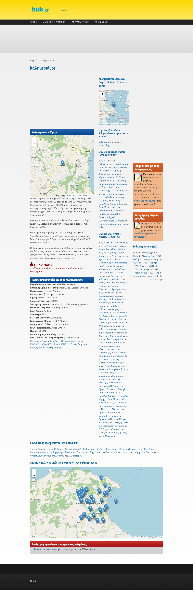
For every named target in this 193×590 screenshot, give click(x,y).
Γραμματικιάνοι (109, 141)
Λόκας (102, 349)
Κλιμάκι (117, 325)
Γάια (113, 286)
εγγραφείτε (64, 549)
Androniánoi (36, 449)
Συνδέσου (156, 197)
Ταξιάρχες (103, 223)
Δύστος (102, 299)
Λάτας (119, 342)
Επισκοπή (103, 302)
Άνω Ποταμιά (121, 163)
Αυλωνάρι (104, 279)
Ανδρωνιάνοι (105, 163)
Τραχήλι (116, 429)
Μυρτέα (117, 379)
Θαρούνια (104, 305)
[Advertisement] (96, 39)
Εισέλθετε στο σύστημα (45, 549)
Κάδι (114, 305)
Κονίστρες (106, 332)
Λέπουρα (103, 345)
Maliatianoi (131, 449)
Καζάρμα (103, 174)
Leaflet (68, 195)
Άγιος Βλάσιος (119, 249)
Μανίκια (105, 355)
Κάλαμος (114, 309)
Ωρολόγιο (110, 435)
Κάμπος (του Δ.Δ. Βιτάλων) (111, 177)
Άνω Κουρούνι (108, 272)
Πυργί (113, 419)
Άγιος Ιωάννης (119, 256)
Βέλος (101, 282)
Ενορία (115, 170)
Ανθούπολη (120, 269)
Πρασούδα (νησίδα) (108, 213)
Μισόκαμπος (115, 193)
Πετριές (105, 409)
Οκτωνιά (103, 386)
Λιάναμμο (115, 345)
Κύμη (103, 187)
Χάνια (101, 432)
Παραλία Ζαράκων (108, 395)
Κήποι (120, 322)
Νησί (154, 266)
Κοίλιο (102, 329)
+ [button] (34, 139)
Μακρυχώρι (104, 352)
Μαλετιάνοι (115, 187)
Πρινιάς (102, 419)
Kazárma (101, 449)
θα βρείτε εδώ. (68, 258)
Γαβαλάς (103, 286)
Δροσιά (116, 295)
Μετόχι (102, 193)
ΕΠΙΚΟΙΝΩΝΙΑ (101, 22)
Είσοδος (63, 9)
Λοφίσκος (112, 349)
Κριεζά (102, 342)
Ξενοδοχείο (145, 269)
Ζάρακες (116, 302)
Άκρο (135, 252)
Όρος (135, 256)
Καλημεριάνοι (54, 347)
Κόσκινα (103, 335)
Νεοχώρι (103, 382)
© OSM (78, 195)
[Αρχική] (40, 9)
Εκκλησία (137, 259)
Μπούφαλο (104, 379)
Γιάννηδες (104, 289)
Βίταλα (104, 167)
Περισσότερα (156, 279)
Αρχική (33, 60)
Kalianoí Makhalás (73, 449)
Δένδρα (105, 170)
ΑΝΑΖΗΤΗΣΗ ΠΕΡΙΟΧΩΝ (54, 22)
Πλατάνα (117, 210)
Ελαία (111, 299)
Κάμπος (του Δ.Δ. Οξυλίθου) (112, 180)
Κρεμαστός (118, 339)
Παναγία (111, 389)
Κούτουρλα (121, 183)
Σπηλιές (105, 422)
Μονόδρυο (104, 375)
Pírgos (152, 449)
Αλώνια (116, 265)
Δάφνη (103, 292)
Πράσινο (103, 412)
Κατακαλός (117, 319)
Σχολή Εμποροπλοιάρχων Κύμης (66, 452)
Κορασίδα (119, 332)
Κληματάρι (106, 183)
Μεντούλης (104, 145)
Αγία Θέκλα (106, 242)
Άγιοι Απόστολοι (109, 246)
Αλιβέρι (105, 265)
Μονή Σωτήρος (106, 372)
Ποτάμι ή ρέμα (140, 272)
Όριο (101, 389)
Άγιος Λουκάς (105, 259)
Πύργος (102, 217)
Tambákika (143, 449)
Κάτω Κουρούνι (106, 322)
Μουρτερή (117, 375)
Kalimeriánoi (89, 449)
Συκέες (116, 422)
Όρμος (147, 252)
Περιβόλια (106, 405)
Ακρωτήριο (149, 256)
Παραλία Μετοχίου (108, 207)
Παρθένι (122, 402)
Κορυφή (154, 262)
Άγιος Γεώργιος (108, 252)
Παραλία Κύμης (117, 204)
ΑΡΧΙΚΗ (33, 22)
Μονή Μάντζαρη (107, 197)
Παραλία (103, 204)
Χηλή (101, 227)
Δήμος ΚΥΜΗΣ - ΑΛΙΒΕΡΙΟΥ (55, 344)
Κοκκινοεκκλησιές (117, 329)
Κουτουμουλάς (117, 335)
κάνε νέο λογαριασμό (146, 200)
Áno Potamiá (49, 449)
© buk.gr (91, 195)
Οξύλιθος (115, 200)
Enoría (60, 449)
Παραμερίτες (107, 402)
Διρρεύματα (104, 295)
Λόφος (143, 266)
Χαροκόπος (116, 223)
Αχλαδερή (116, 279)
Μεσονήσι (118, 190)
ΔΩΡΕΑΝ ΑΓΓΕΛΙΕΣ (80, 22)
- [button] (34, 144)
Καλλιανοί (116, 174)
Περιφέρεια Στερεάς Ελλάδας (44, 341)
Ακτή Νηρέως (120, 262)
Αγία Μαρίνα (106, 160)
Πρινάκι (114, 415)
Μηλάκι (102, 362)
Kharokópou (112, 449)
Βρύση (121, 282)
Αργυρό (115, 275)
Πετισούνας (104, 210)
